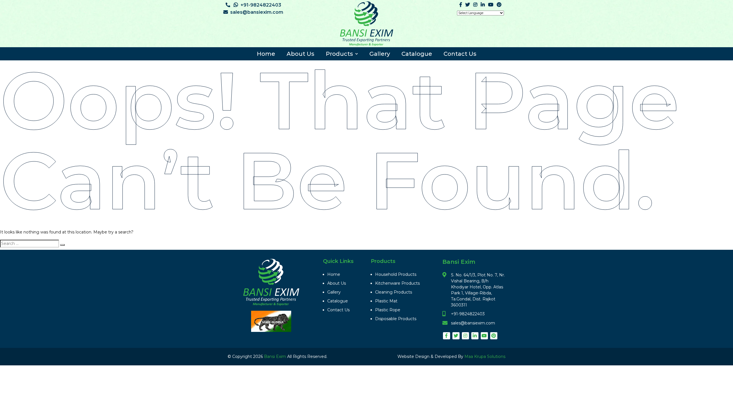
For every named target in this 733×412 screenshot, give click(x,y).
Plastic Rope (387, 309)
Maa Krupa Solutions (484, 356)
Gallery (379, 53)
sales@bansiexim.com (256, 12)
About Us (300, 53)
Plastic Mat (386, 301)
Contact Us (460, 53)
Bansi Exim (275, 356)
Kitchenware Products (397, 283)
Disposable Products (395, 318)
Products (339, 53)
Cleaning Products (393, 292)
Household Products (395, 274)
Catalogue (416, 53)
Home (266, 53)
